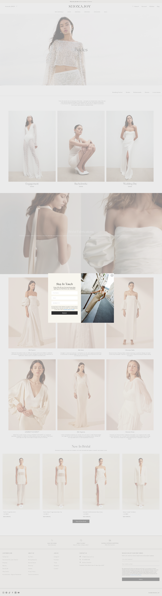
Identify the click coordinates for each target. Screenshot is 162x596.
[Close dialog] (112, 275)
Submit (64, 313)
